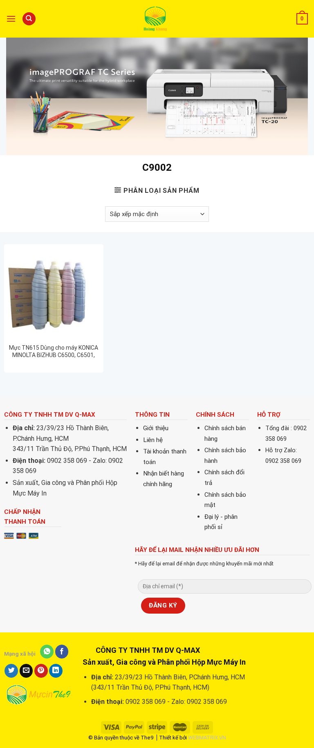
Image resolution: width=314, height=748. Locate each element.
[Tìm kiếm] (29, 19)
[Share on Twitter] (11, 671)
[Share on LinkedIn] (56, 671)
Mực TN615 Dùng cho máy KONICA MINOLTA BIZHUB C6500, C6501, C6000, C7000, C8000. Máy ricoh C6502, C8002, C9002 (53, 351)
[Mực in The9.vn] (157, 19)
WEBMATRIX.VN (207, 738)
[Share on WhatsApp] (47, 652)
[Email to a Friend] (26, 671)
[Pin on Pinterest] (41, 671)
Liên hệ (153, 440)
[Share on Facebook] (62, 652)
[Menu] (11, 19)
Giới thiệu (155, 428)
